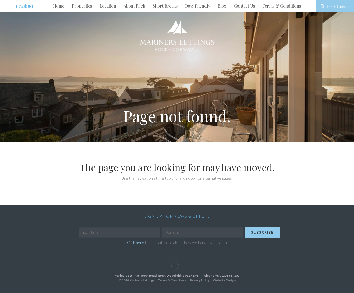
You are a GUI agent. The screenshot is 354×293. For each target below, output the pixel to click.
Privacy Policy (199, 280)
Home (58, 6)
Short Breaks (165, 6)
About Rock (134, 6)
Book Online (338, 6)
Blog (222, 6)
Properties (82, 6)
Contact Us (244, 6)
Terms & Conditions (282, 6)
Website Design (224, 280)
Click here (135, 242)
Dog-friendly (197, 6)
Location (108, 6)
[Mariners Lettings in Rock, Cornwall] (177, 35)
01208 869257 (229, 275)
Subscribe (262, 232)
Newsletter (24, 6)
